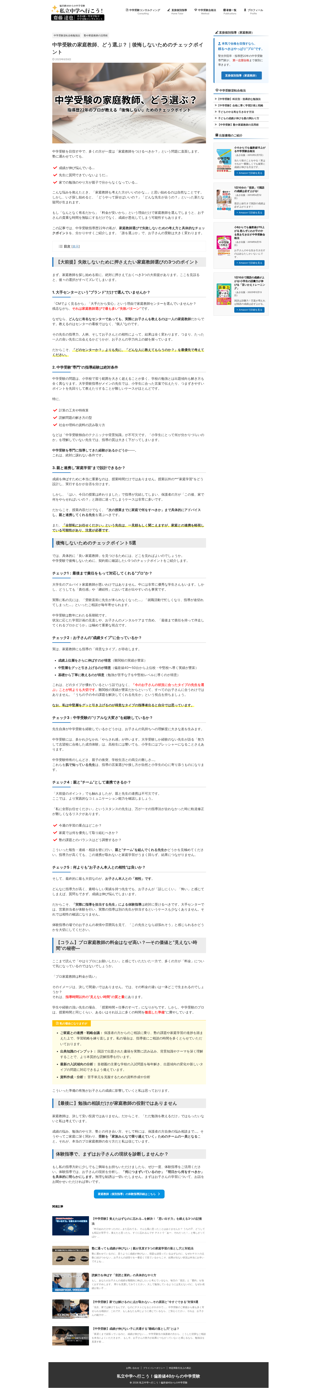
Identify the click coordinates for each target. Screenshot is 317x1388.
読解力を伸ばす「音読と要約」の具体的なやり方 (124, 1275)
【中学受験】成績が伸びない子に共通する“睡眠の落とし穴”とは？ (135, 1328)
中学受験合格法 (207, 11)
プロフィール (255, 11)
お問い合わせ (132, 1368)
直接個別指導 (179, 11)
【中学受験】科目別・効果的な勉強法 (239, 98)
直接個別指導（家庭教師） (241, 75)
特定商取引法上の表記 (180, 1368)
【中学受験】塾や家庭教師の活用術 (238, 124)
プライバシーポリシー (154, 1368)
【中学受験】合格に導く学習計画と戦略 (240, 105)
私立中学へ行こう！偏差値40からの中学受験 (158, 1376)
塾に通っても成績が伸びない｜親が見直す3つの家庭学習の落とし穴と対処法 (143, 1248)
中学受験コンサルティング (144, 11)
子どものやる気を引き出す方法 (235, 111)
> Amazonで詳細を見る (249, 172)
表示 (75, 246)
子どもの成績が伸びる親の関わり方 (238, 118)
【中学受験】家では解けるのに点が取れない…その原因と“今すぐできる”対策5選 (145, 1302)
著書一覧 (230, 11)
